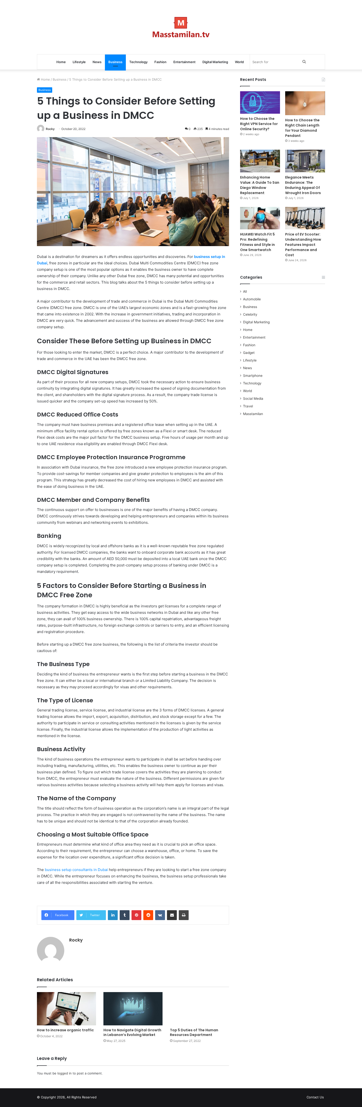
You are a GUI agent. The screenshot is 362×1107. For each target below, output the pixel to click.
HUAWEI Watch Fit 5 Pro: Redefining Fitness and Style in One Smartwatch (257, 242)
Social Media (253, 398)
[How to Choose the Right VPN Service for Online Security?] (260, 102)
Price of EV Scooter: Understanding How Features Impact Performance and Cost (303, 244)
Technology (138, 62)
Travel (248, 406)
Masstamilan (253, 414)
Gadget (249, 353)
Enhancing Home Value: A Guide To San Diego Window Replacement (259, 185)
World (239, 62)
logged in (64, 1073)
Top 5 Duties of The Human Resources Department (194, 1032)
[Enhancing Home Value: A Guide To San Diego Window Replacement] (260, 161)
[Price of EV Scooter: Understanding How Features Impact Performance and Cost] (305, 218)
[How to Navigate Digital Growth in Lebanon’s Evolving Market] (133, 1008)
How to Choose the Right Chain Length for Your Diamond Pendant (302, 128)
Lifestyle (79, 62)
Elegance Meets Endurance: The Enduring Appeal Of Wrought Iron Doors (303, 185)
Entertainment (184, 62)
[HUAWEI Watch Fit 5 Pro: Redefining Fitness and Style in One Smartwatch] (260, 218)
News (97, 62)
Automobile (252, 299)
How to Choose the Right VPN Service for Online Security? (259, 123)
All (245, 291)
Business (115, 62)
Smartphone (253, 376)
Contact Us (315, 1097)
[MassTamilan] (181, 27)
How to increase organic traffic (65, 1030)
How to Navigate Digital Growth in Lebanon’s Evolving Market (132, 1032)
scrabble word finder (103, 1098)
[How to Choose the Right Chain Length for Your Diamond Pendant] (305, 103)
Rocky (50, 129)
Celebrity (250, 314)
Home (61, 62)
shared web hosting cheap (112, 1098)
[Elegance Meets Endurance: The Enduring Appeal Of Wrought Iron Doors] (305, 161)
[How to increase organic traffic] (66, 1008)
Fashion (160, 62)
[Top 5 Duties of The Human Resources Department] (199, 1008)
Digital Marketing (215, 62)
